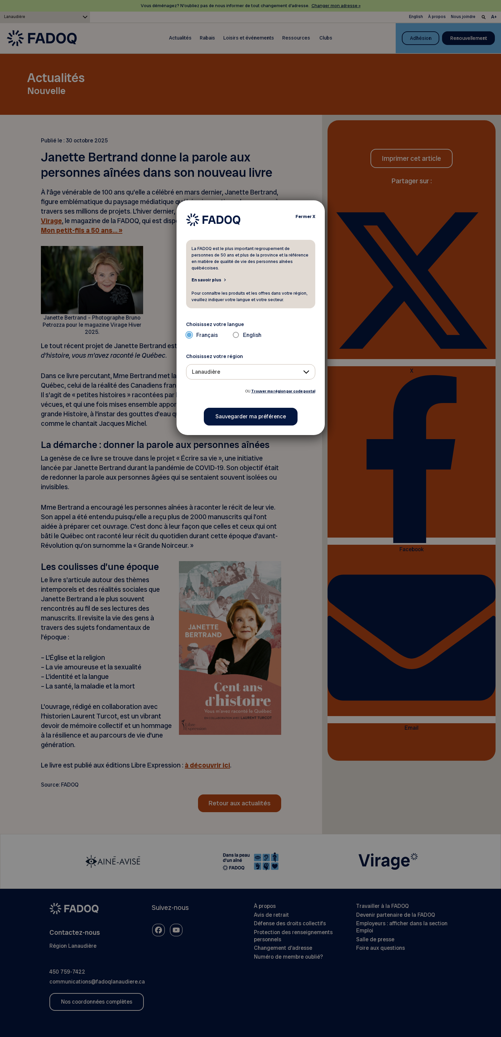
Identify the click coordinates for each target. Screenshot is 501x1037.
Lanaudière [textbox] (206, 371)
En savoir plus (206, 279)
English (252, 335)
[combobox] (250, 372)
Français (207, 335)
